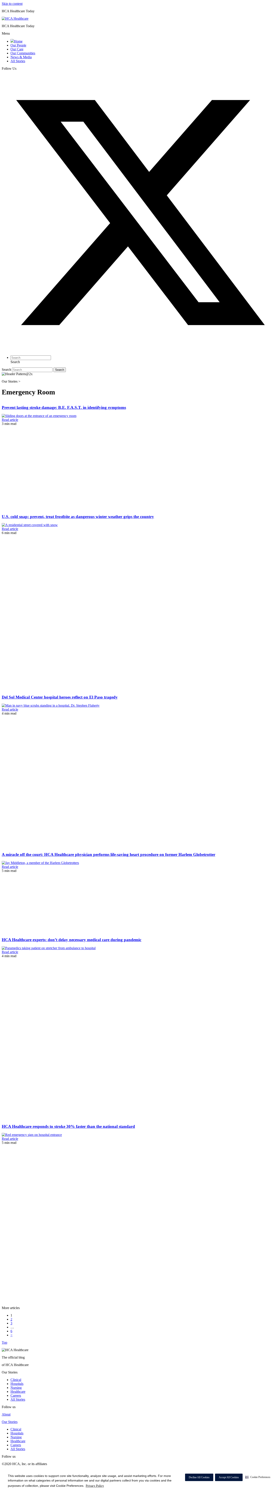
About (6, 1414)
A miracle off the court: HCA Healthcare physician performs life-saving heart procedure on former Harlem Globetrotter (108, 854)
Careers (15, 1395)
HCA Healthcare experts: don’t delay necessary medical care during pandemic (71, 939)
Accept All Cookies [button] (229, 1477)
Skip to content (12, 3)
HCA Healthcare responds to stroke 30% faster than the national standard (68, 1126)
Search (7, 369)
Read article (10, 420)
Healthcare (17, 1391)
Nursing (16, 1387)
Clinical (15, 1380)
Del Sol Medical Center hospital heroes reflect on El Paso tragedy (60, 697)
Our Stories (10, 1422)
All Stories (17, 1399)
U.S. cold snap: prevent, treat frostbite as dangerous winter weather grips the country (78, 516)
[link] (16, 41)
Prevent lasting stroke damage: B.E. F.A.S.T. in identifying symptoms (64, 407)
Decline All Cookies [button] (199, 1477)
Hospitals (16, 1384)
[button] (257, 1477)
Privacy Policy (95, 1485)
